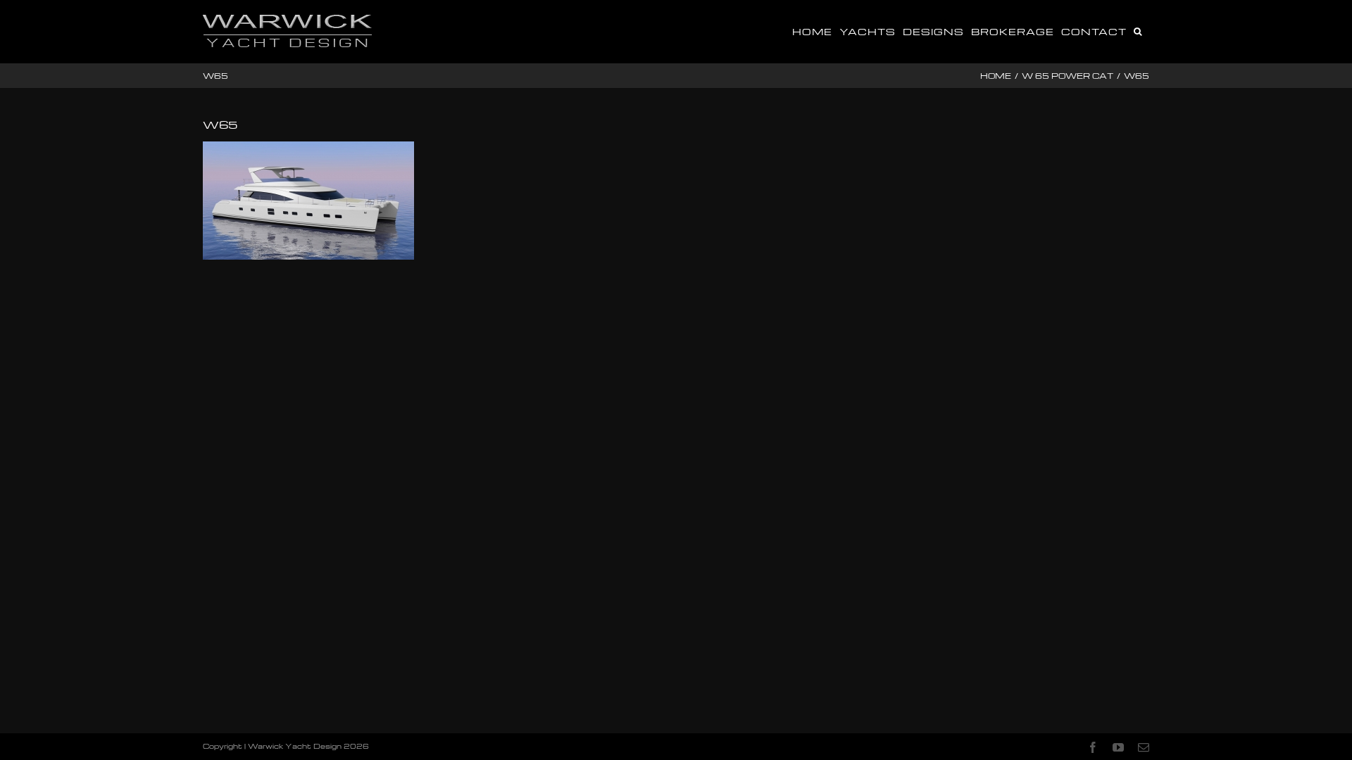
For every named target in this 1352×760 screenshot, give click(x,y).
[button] (1138, 30)
